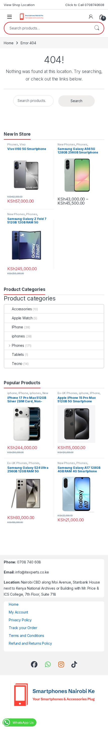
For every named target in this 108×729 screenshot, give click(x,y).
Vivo (23, 144)
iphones (18, 336)
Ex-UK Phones (67, 393)
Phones (12, 144)
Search (97, 28)
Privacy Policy (20, 620)
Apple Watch (22, 318)
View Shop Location (19, 5)
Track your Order (23, 628)
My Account (18, 612)
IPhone (17, 327)
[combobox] (47, 28)
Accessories (22, 309)
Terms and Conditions (26, 635)
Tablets (18, 354)
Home (8, 43)
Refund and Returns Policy (30, 643)
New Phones (66, 144)
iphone (12, 393)
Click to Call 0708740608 (84, 5)
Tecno (17, 363)
